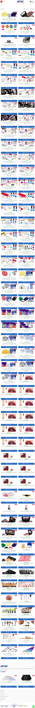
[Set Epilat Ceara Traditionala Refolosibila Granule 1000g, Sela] (9, 351)
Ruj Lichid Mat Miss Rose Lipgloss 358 (9, 420)
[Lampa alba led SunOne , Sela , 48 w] (14, 678)
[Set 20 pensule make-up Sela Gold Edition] (9, 584)
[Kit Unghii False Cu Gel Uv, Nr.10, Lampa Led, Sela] (9, 247)
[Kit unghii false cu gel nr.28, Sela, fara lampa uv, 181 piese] (9, 195)
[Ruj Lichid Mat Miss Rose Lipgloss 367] (9, 429)
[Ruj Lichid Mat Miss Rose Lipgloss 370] (26, 442)
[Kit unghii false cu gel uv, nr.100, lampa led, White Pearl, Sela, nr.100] (26, 66)
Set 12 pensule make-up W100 (26, 615)
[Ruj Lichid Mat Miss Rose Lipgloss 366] (26, 416)
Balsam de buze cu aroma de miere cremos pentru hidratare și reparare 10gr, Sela (26, 499)
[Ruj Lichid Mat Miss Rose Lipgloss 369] (9, 442)
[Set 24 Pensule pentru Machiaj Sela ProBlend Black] (9, 571)
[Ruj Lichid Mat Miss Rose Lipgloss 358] (9, 416)
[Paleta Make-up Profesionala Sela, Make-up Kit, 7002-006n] (26, 14)
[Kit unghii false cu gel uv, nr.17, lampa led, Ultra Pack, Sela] (9, 208)
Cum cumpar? (2, 693)
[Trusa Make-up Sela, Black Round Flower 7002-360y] (26, 532)
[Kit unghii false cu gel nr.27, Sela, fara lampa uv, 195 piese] (26, 182)
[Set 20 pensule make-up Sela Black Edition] (26, 571)
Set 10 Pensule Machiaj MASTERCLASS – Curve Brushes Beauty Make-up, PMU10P (26, 629)
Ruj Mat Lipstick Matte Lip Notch (9, 511)
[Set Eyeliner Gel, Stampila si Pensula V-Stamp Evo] (26, 40)
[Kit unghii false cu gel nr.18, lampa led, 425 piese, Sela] (26, 144)
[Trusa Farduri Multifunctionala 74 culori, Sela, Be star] (9, 532)
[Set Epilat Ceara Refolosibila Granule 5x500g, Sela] (26, 325)
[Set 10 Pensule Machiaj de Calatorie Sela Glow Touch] (26, 584)
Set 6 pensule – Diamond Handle (26, 653)
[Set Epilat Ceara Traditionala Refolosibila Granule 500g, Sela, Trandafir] (9, 364)
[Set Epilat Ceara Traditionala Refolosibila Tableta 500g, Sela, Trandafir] (26, 364)
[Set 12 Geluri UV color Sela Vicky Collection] (9, 27)
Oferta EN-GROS (2, 699)
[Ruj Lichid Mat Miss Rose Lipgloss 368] (26, 429)
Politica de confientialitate (3, 696)
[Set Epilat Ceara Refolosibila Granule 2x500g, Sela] (9, 312)
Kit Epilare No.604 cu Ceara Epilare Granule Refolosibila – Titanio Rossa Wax (9, 279)
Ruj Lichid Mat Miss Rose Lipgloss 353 (26, 381)
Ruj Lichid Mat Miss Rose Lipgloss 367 (9, 433)
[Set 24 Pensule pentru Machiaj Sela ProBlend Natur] (9, 558)
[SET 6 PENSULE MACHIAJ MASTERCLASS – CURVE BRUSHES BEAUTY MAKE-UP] (9, 623)
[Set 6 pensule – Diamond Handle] (26, 649)
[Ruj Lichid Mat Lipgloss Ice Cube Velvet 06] (26, 481)
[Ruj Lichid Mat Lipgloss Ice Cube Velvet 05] (9, 481)
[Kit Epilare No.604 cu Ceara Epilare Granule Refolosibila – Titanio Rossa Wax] (9, 273)
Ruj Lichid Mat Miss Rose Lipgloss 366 (26, 420)
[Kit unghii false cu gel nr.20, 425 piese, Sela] (9, 170)
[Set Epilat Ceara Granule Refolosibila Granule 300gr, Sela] (26, 338)
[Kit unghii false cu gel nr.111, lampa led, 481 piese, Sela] (26, 105)
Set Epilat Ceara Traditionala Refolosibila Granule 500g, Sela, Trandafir (9, 369)
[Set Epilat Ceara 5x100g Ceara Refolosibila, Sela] (26, 299)
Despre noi (1, 692)
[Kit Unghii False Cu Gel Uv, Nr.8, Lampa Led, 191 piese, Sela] (26, 221)
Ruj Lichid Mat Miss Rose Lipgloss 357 (26, 407)
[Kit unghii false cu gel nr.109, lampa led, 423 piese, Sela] (26, 170)
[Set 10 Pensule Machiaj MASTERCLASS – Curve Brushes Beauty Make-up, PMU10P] (26, 623)
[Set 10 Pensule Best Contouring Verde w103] (9, 610)
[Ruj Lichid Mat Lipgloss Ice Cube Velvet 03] (9, 468)
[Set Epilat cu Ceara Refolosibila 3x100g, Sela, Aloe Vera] (9, 377)
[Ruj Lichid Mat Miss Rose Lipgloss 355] (26, 390)
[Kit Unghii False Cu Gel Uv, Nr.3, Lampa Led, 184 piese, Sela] (26, 247)
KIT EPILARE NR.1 (26, 550)
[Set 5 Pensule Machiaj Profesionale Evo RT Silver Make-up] (9, 649)
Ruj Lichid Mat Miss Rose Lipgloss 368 (26, 433)
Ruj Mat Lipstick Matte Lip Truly (26, 511)
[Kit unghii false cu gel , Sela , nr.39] (9, 79)
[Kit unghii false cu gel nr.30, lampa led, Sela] (26, 79)
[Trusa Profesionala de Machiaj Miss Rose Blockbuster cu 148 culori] (9, 40)
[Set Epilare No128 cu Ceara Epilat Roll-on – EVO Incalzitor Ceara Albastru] (26, 286)
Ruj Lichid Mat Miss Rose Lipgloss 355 (26, 394)
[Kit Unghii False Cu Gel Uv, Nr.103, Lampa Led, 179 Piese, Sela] (9, 221)
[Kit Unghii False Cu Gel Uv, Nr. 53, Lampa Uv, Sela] (9, 234)
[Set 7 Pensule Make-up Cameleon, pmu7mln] (9, 636)
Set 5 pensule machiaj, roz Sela (26, 602)
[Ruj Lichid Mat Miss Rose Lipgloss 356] (9, 403)
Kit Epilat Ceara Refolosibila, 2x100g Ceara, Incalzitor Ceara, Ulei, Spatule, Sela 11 (9, 20)
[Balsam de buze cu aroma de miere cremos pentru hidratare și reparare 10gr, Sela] (26, 494)
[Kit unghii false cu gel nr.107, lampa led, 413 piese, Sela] (9, 144)
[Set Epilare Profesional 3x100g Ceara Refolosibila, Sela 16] (9, 286)
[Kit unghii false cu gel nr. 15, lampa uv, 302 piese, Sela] (26, 260)
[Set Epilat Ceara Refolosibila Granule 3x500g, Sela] (26, 312)
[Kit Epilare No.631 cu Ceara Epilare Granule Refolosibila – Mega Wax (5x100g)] (9, 545)
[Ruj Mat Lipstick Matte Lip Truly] (26, 506)
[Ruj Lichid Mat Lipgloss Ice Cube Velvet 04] (26, 468)
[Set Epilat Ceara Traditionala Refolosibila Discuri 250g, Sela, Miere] (9, 338)
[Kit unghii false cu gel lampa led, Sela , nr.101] (26, 118)
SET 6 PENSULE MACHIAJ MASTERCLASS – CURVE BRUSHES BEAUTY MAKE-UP (9, 629)
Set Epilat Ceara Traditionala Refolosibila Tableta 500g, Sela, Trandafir (26, 369)
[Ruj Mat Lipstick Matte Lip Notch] (9, 506)
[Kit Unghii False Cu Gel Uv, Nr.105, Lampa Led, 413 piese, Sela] (26, 131)
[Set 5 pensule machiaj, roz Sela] (26, 597)
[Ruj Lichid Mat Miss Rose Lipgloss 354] (9, 390)
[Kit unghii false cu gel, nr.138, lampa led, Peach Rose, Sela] (9, 92)
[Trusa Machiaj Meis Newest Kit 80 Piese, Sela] (9, 519)
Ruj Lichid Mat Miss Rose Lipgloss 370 (26, 446)
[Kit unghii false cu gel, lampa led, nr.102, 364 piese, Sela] (9, 131)
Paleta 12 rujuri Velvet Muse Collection (9, 498)
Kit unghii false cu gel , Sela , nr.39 (9, 83)
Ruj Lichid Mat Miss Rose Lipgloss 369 (9, 446)
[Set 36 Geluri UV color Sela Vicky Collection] (26, 27)
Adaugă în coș (9, 74)
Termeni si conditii (2, 697)
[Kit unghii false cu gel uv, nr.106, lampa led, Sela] (9, 53)
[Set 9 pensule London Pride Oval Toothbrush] (26, 636)
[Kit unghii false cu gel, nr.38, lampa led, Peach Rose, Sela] (26, 92)
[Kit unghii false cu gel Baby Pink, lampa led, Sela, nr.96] (26, 234)
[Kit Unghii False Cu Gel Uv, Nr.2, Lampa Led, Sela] (26, 208)
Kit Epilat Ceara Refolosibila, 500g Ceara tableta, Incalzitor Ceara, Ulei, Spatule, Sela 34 (26, 356)
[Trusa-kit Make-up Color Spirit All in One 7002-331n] (26, 519)
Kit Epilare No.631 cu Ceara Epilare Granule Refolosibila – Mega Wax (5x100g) (9, 551)
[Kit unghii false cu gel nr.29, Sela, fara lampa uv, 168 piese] (26, 195)
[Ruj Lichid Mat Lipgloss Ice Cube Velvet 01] (9, 455)
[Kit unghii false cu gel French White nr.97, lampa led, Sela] (9, 66)
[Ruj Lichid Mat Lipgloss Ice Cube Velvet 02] (26, 455)
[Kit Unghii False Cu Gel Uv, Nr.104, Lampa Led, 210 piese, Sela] (9, 260)
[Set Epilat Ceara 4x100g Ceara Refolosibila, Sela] (9, 299)
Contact (1, 700)
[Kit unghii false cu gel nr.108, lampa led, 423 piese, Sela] (9, 157)
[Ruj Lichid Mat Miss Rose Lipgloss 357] (26, 403)
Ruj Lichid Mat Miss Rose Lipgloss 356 (9, 407)
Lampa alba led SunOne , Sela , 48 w (14, 682)
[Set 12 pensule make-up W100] (26, 610)
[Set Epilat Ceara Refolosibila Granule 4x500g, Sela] (9, 325)
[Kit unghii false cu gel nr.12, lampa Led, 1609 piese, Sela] (9, 182)
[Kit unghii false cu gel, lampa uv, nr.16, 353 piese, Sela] (26, 157)
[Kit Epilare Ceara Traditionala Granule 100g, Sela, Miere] (26, 273)
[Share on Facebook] (3, 671)
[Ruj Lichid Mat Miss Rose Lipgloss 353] (26, 377)
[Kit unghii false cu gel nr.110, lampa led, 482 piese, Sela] (9, 105)
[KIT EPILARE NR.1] (26, 545)
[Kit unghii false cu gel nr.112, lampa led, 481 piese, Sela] (9, 118)
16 (29, 660)
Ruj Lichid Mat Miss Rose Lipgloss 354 (9, 394)
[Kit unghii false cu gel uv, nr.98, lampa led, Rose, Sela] (26, 53)
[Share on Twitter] (1, 671)
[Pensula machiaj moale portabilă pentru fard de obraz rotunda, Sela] (9, 597)
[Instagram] (5, 671)
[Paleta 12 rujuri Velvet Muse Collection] (9, 494)
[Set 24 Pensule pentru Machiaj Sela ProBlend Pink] (26, 558)
